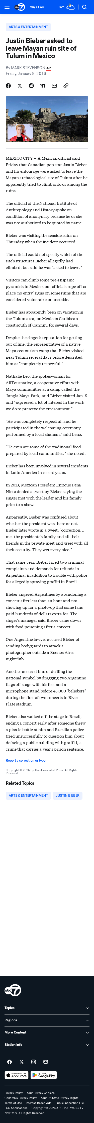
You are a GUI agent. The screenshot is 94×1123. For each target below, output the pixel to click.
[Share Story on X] (20, 85)
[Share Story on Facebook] (8, 85)
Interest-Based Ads (38, 1102)
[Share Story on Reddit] (31, 85)
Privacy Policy (14, 1092)
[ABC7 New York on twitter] (22, 1062)
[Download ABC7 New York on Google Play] (44, 1075)
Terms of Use (13, 1102)
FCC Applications (16, 1107)
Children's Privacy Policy (21, 1097)
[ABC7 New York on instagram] (34, 1062)
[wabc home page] (13, 990)
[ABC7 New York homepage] (19, 7)
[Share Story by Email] (54, 85)
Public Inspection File (69, 1102)
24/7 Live (37, 7)
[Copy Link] (66, 85)
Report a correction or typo (25, 760)
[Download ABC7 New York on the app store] (17, 1075)
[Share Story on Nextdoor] (43, 85)
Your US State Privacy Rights (59, 1097)
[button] (7, 7)
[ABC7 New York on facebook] (10, 1062)
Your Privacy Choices (41, 1092)
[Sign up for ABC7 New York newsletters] (46, 1062)
